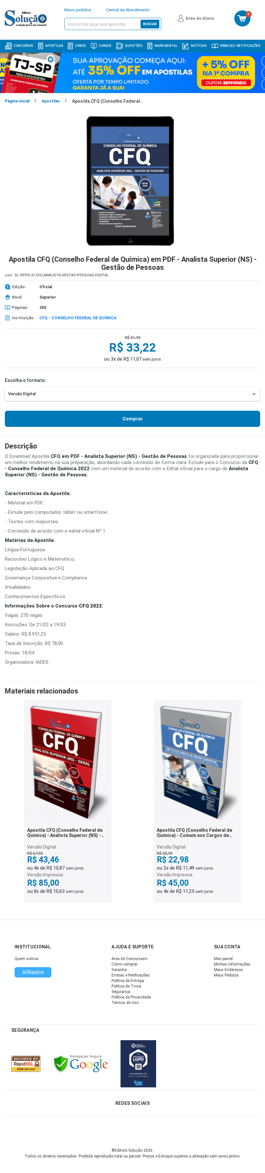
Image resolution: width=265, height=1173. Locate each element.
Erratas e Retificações (130, 975)
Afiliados (33, 972)
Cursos (105, 46)
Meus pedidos (77, 9)
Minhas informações (232, 964)
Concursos (23, 46)
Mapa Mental (165, 46)
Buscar (150, 24)
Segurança (120, 992)
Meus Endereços (228, 970)
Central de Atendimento (128, 9)
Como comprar (124, 964)
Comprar (132, 419)
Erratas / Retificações (240, 46)
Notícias (199, 46)
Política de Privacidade (131, 997)
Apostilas (54, 46)
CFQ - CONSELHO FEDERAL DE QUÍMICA (78, 318)
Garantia (119, 970)
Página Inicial (17, 101)
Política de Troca (126, 986)
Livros (80, 46)
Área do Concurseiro (129, 959)
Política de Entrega (127, 981)
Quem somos (27, 959)
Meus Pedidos (226, 975)
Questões (133, 46)
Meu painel (223, 959)
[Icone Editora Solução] (26, 18)
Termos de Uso (125, 1003)
